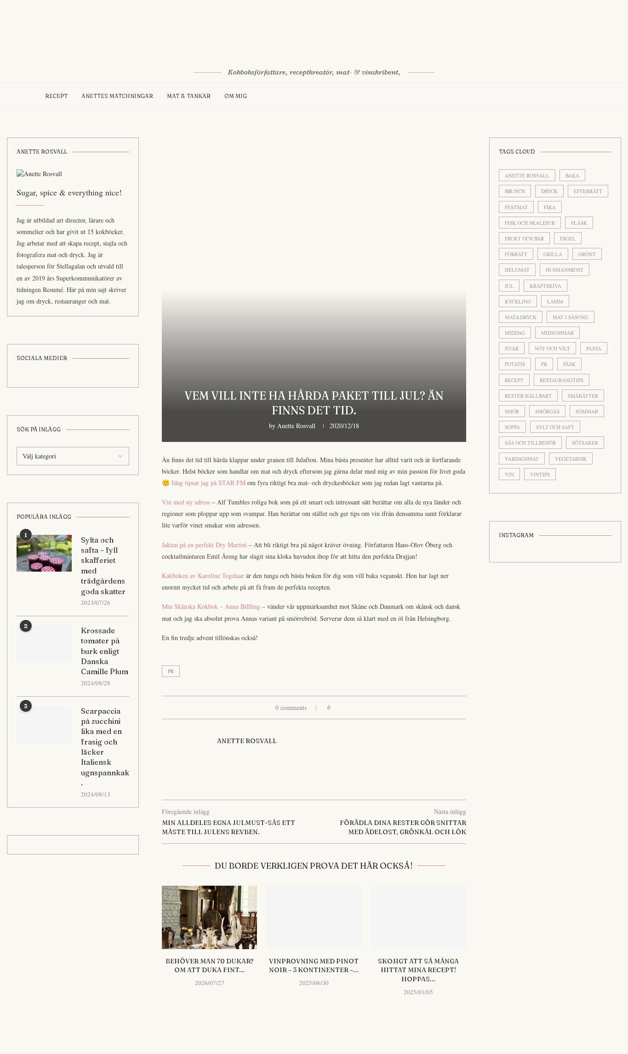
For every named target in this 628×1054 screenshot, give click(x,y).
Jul (509, 285)
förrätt (516, 254)
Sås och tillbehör (530, 442)
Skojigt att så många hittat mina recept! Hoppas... (418, 970)
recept (514, 380)
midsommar (557, 332)
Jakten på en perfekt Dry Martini (205, 544)
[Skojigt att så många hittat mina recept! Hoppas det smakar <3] (418, 917)
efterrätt (588, 191)
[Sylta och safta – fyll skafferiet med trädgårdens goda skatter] (44, 553)
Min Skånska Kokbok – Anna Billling (211, 606)
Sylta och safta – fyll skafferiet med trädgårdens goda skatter (103, 565)
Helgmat (517, 269)
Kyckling (518, 301)
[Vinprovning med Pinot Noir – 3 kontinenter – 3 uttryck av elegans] (313, 917)
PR (171, 671)
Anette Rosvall (296, 425)
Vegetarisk (571, 458)
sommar (587, 411)
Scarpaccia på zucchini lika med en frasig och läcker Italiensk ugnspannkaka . (105, 747)
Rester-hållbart (528, 395)
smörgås (547, 411)
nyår (512, 348)
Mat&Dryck (521, 317)
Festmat (516, 207)
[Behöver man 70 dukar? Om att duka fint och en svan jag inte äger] (209, 917)
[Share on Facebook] (340, 707)
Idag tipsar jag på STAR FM (208, 482)
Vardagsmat (522, 458)
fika (550, 207)
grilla (552, 254)
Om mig (235, 95)
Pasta (593, 348)
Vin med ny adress (187, 502)
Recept (56, 95)
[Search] (578, 96)
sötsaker (585, 442)
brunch (515, 191)
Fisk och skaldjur (530, 222)
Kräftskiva (545, 285)
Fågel (568, 238)
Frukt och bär (524, 238)
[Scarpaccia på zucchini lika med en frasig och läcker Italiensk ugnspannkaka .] (44, 724)
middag (515, 332)
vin (509, 474)
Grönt (587, 254)
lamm (555, 301)
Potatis (515, 364)
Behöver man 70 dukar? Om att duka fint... (209, 965)
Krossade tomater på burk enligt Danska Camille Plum (104, 651)
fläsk (579, 222)
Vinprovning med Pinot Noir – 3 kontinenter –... (314, 965)
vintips (540, 474)
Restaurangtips (561, 380)
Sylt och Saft (555, 427)
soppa (512, 427)
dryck (549, 191)
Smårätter (583, 395)
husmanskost (564, 269)
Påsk (569, 364)
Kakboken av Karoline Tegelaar (203, 575)
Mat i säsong (570, 317)
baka (572, 175)
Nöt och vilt (552, 348)
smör (512, 411)
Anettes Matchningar (117, 95)
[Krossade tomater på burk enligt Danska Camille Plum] (44, 643)
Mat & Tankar (189, 95)
